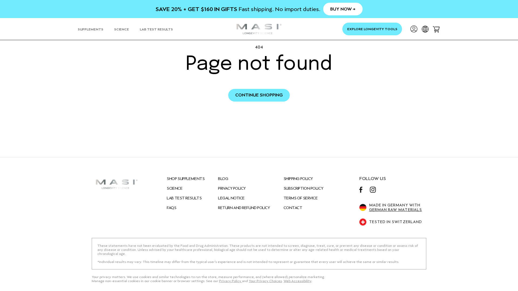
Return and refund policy (244, 208)
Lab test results (184, 198)
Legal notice (231, 198)
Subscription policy (303, 188)
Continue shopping (259, 95)
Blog (223, 178)
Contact (293, 208)
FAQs (171, 208)
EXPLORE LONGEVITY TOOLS (372, 29)
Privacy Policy (232, 188)
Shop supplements (186, 178)
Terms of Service (301, 198)
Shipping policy (298, 178)
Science (174, 188)
